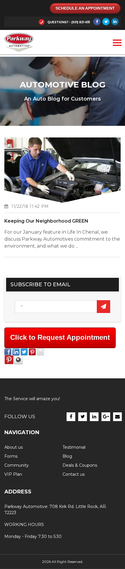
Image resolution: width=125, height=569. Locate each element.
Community (16, 465)
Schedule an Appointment (85, 8)
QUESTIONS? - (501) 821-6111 (68, 22)
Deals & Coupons (80, 465)
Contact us (74, 474)
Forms (10, 456)
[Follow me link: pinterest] (9, 363)
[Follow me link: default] (18, 363)
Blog (67, 456)
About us (13, 447)
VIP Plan (13, 474)
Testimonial (74, 447)
